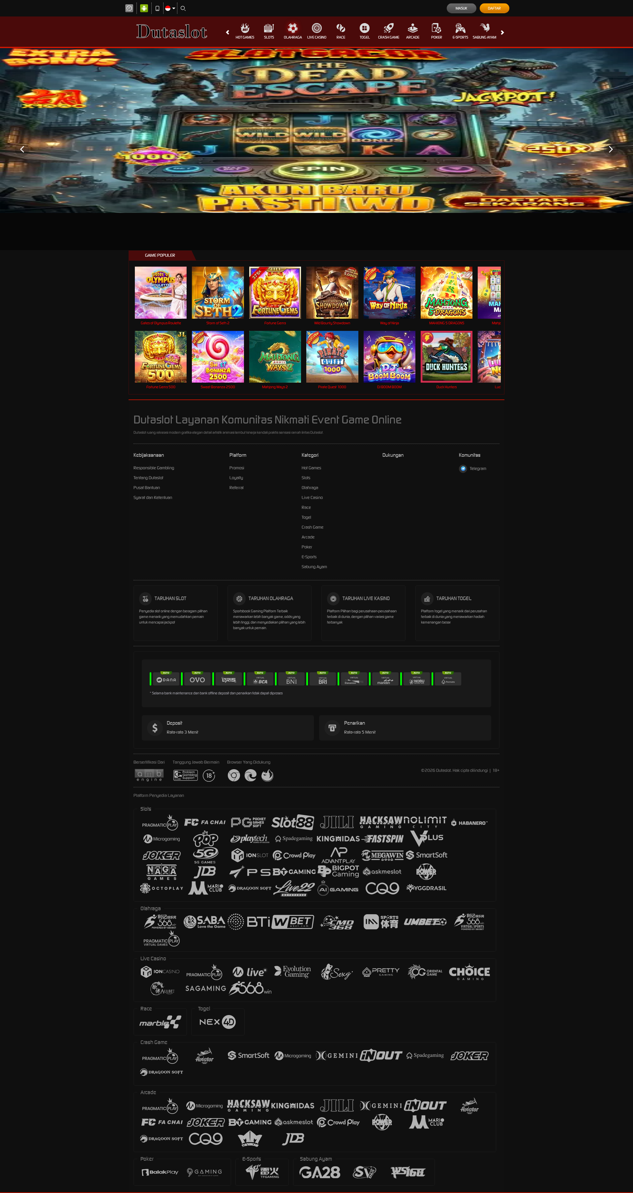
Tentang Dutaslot (148, 477)
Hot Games (245, 37)
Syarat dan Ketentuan (153, 497)
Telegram (478, 468)
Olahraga (293, 37)
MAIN (165, 292)
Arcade (412, 37)
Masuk (461, 8)
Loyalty (236, 477)
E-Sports (460, 37)
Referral (236, 487)
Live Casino (316, 37)
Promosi (236, 468)
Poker (436, 37)
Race (341, 37)
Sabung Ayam (484, 37)
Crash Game (388, 37)
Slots (269, 37)
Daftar (494, 8)
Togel (365, 37)
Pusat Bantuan (147, 487)
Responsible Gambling (154, 468)
